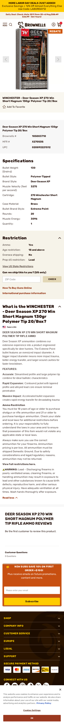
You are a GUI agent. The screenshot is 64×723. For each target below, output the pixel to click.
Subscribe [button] (32, 601)
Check (52, 279)
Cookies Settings (32, 710)
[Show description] (10, 497)
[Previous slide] (6, 59)
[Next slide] (58, 59)
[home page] (32, 25)
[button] (4, 24)
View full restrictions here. (19, 464)
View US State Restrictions (17, 266)
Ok (32, 718)
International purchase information (24, 293)
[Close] (60, 689)
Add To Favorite (16, 106)
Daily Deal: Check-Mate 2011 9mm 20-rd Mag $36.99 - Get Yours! (32, 15)
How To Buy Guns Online (17, 287)
